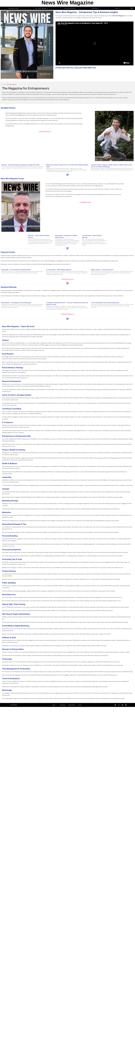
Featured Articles (69, 8)
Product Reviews (9, 571)
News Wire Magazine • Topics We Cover (18, 326)
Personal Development (11, 550)
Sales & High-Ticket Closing (13, 604)
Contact (80, 705)
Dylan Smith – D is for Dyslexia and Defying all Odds (16, 269)
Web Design (7, 690)
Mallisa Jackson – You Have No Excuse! (102, 269)
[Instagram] (119, 705)
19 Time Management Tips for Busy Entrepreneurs (105, 302)
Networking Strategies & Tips (14, 524)
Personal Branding (10, 536)
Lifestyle (5, 489)
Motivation (6, 512)
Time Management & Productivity (16, 669)
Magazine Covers (13, 8)
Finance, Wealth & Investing (13, 450)
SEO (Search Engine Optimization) (16, 614)
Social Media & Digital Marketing (15, 626)
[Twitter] (122, 705)
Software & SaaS (9, 637)
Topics (117, 8)
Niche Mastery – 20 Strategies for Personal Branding (16, 302)
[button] (131, 8)
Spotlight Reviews (40, 8)
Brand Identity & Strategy (12, 368)
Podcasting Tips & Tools (12, 559)
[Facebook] (115, 705)
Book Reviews (8, 354)
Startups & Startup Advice (13, 649)
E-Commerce (7, 422)
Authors (5, 340)
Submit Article (71, 705)
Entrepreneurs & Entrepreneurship (16, 436)
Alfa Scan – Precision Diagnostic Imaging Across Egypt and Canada (20, 165)
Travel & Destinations (11, 678)
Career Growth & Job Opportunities (16, 395)
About (53, 705)
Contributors (62, 705)
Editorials (95, 8)
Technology (7, 659)
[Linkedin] (126, 705)
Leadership (6, 477)
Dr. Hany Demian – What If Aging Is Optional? (59, 269)
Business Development (11, 381)
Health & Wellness (9, 463)
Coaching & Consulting (11, 409)
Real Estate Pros (9, 594)
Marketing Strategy (10, 501)
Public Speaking (9, 583)
